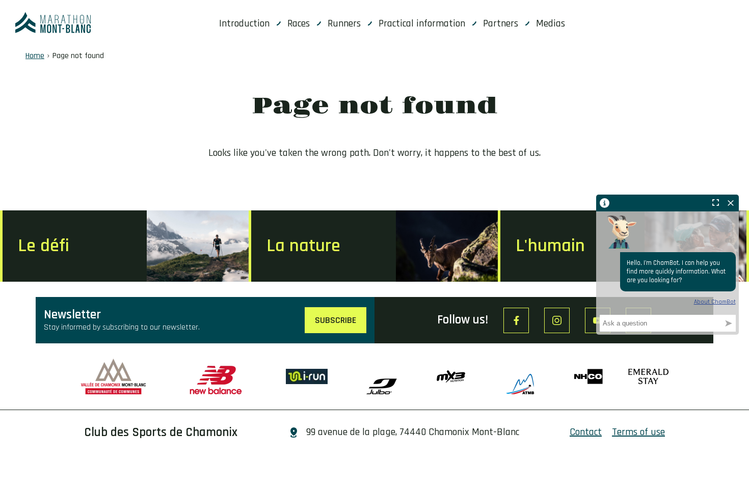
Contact (586, 432)
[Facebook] (516, 320)
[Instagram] (557, 320)
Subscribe (335, 320)
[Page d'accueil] (53, 23)
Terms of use (638, 432)
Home (34, 55)
